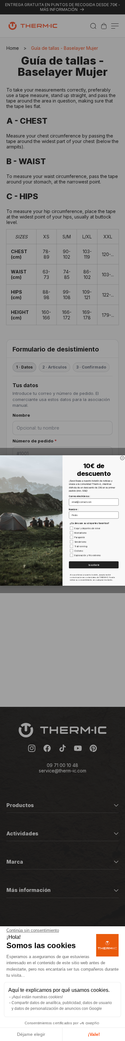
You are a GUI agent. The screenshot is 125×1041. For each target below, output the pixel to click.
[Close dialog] (122, 458)
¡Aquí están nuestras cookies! (37, 997)
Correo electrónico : (79, 496)
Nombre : (74, 509)
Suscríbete (94, 565)
